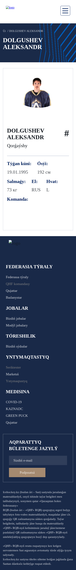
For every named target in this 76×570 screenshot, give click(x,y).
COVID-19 (14, 402)
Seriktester (13, 367)
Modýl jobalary (17, 325)
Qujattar (11, 291)
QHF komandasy (18, 284)
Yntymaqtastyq (16, 381)
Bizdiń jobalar (16, 318)
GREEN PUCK (17, 416)
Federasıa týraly (17, 277)
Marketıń (12, 374)
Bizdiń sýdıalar (16, 346)
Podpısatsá (27, 472)
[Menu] (65, 11)
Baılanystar (14, 297)
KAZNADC (14, 409)
